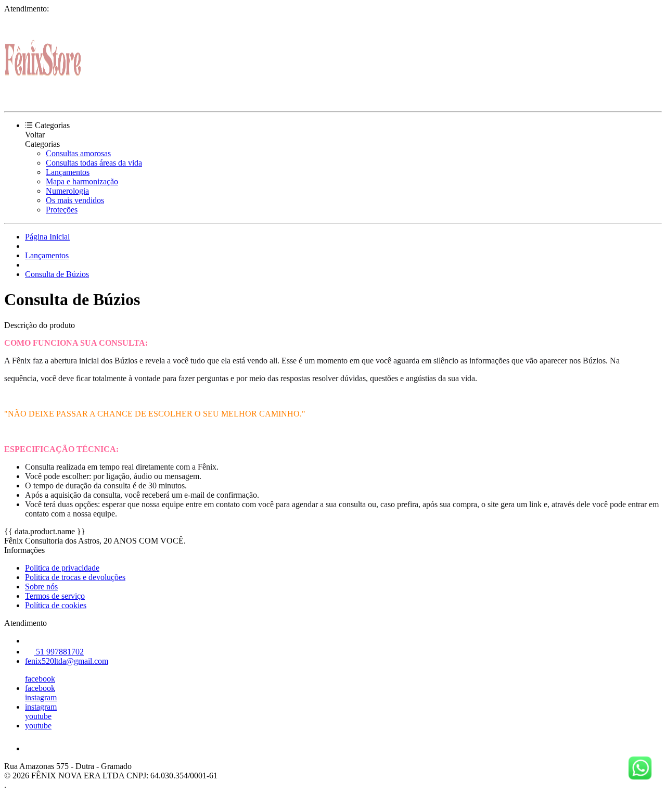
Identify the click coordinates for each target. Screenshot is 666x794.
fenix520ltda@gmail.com (66, 661)
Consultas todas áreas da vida (94, 162)
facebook (40, 678)
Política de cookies (55, 605)
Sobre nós (41, 586)
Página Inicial (47, 236)
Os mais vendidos (75, 200)
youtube (38, 716)
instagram (41, 697)
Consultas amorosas (78, 153)
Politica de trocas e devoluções (75, 577)
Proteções (62, 209)
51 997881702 (59, 651)
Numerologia (67, 190)
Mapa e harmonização (82, 181)
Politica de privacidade (62, 567)
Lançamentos (67, 172)
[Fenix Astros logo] (43, 98)
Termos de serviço (55, 595)
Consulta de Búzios (57, 274)
